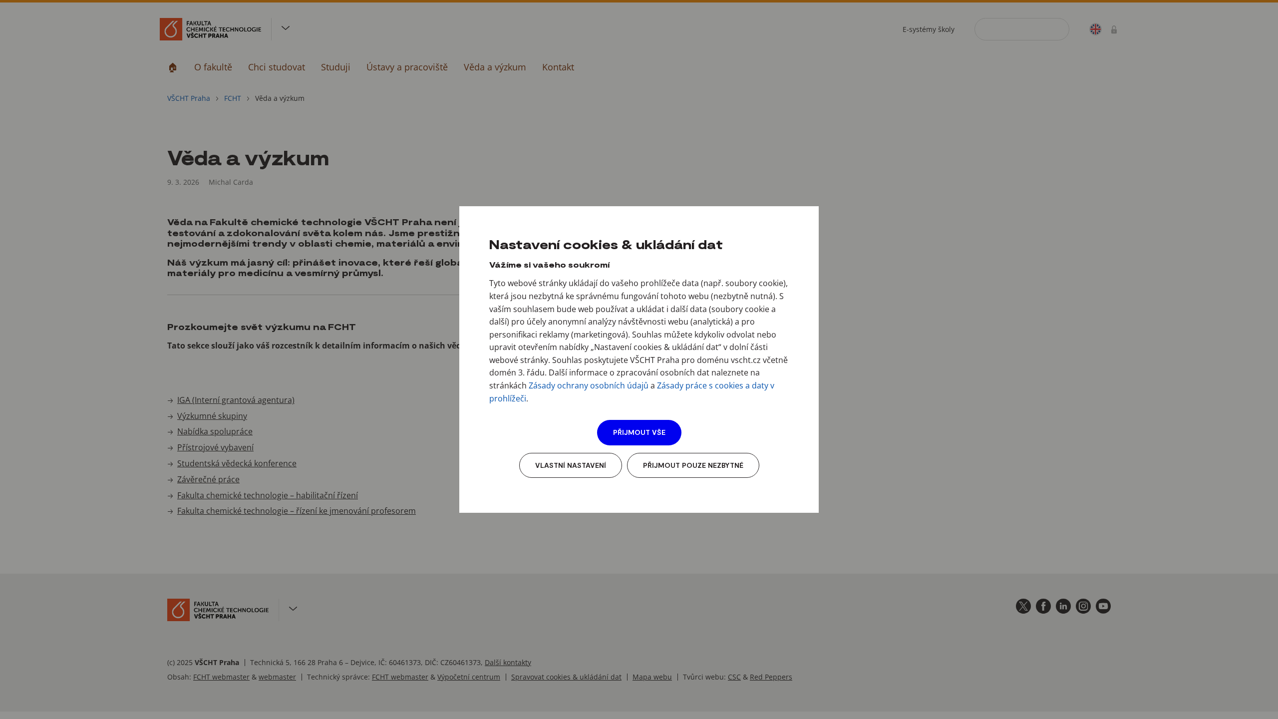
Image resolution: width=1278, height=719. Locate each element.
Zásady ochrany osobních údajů (588, 385)
